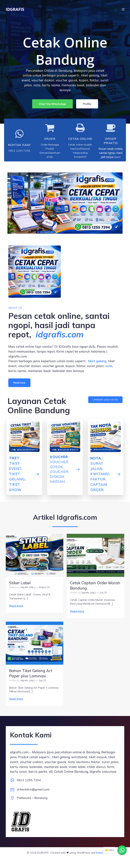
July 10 (42, 680)
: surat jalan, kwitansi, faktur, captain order (100, 474)
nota (108, 366)
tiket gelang (97, 361)
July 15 (103, 592)
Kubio (99, 852)
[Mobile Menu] (123, 9)
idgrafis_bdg (27, 587)
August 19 (44, 587)
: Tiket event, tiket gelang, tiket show (17, 474)
